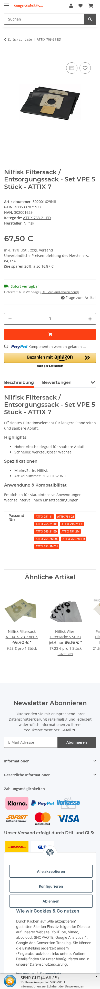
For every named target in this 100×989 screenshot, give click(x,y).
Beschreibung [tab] (19, 382)
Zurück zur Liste (20, 39)
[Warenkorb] (91, 6)
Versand (46, 250)
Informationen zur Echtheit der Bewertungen (52, 986)
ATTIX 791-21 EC (72, 524)
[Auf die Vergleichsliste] (71, 68)
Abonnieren (76, 742)
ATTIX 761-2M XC (47, 539)
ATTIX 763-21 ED (37, 217)
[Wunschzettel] (80, 6)
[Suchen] (90, 19)
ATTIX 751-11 (44, 516)
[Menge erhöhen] (90, 318)
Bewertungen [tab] (57, 382)
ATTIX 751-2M (70, 531)
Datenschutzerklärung (28, 719)
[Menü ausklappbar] (6, 3)
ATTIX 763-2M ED (74, 539)
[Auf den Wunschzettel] (85, 68)
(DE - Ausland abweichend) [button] (60, 292)
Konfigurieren (51, 886)
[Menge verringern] (10, 318)
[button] (71, 6)
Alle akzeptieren (51, 871)
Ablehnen (51, 901)
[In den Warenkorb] (8, 53)
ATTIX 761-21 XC (46, 524)
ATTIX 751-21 (65, 516)
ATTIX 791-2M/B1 (47, 546)
